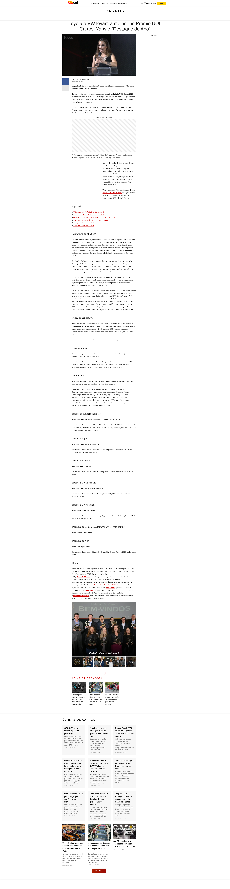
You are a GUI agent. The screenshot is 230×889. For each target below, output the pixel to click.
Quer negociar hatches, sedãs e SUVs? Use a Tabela (92, 217)
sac (142, 3)
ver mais (98, 871)
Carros (115, 11)
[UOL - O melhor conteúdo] (73, 3)
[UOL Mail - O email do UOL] (147, 3)
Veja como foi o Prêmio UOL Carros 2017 (88, 212)
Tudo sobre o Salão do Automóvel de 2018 (88, 215)
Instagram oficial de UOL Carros (85, 223)
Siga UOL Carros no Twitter (83, 225)
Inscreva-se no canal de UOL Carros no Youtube (90, 220)
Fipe (113, 217)
